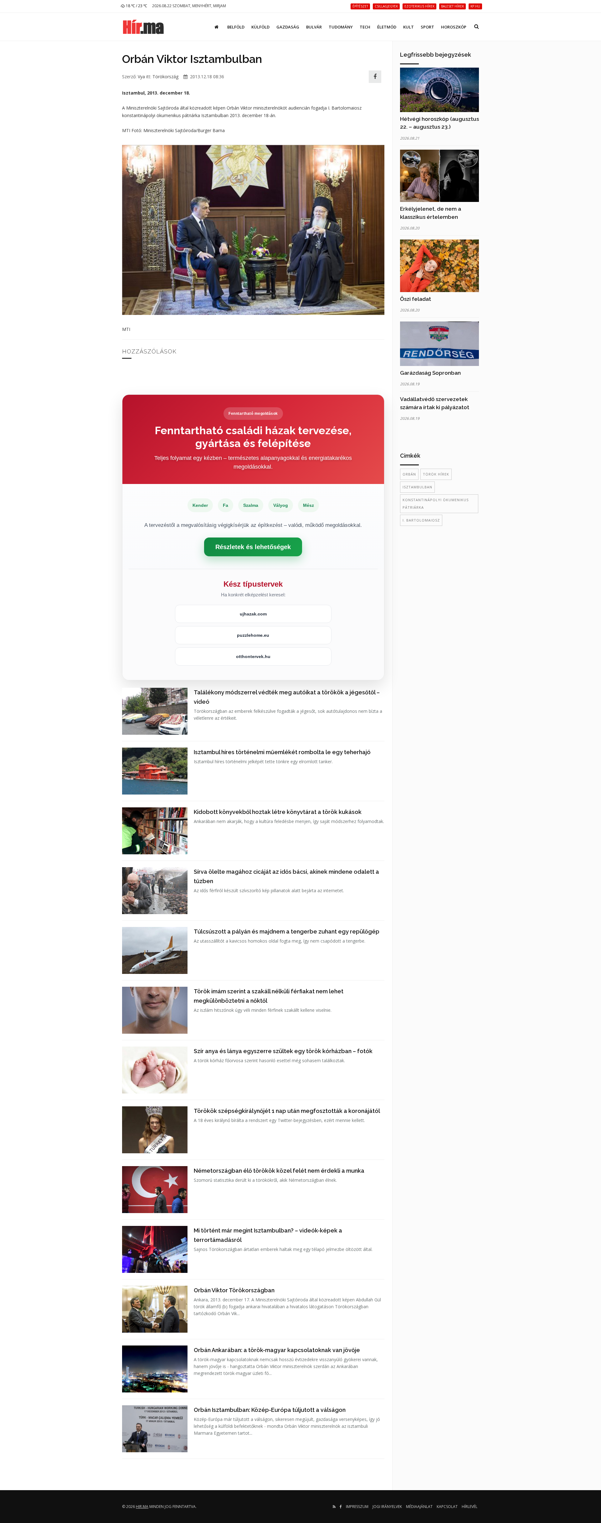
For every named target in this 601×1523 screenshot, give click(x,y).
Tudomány (341, 27)
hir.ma (142, 1506)
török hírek (436, 474)
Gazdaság (287, 27)
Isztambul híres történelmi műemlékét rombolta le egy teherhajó (282, 752)
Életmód (386, 27)
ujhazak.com (253, 613)
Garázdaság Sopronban (430, 373)
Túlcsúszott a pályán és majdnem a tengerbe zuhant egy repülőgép (286, 931)
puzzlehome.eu (253, 635)
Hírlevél (469, 1506)
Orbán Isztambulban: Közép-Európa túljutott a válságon (270, 1410)
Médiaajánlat (419, 1506)
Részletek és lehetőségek (253, 546)
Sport (427, 27)
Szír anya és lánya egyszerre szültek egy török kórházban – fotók (283, 1051)
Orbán (409, 474)
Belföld (235, 27)
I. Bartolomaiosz (421, 520)
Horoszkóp (453, 27)
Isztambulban (417, 487)
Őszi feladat (415, 299)
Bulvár (314, 27)
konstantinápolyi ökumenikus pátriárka (436, 503)
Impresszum (357, 1506)
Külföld (260, 27)
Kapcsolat (447, 1506)
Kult (408, 27)
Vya (141, 77)
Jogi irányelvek (387, 1506)
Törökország (165, 77)
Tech (365, 27)
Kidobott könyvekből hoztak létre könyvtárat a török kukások (278, 812)
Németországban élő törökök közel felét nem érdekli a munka (279, 1170)
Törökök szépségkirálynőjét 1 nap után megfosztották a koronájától (287, 1111)
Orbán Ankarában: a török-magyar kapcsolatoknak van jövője (277, 1350)
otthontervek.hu (253, 656)
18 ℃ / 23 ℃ (136, 5)
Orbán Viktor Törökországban (234, 1290)
